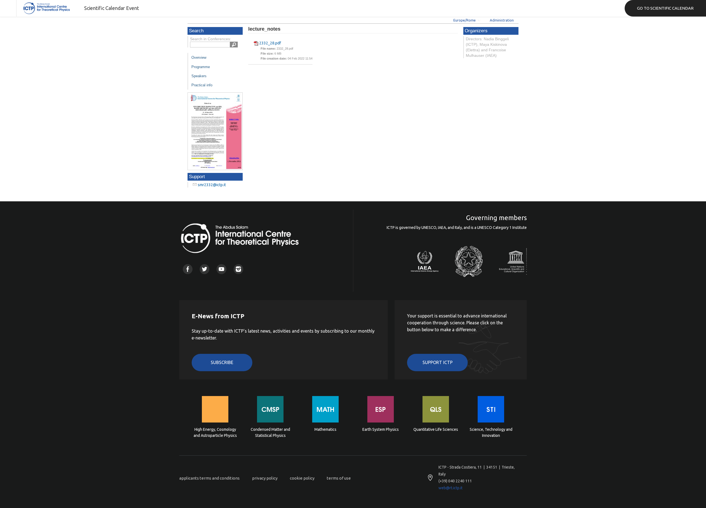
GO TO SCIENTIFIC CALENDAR (665, 8)
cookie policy (302, 478)
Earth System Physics (380, 429)
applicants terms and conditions (209, 478)
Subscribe (222, 362)
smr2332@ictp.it (212, 185)
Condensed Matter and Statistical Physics (270, 432)
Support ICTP (437, 362)
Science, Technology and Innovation (491, 432)
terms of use (339, 478)
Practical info (201, 85)
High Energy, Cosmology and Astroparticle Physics (215, 432)
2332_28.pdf (270, 43)
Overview (198, 57)
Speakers (199, 76)
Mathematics (325, 429)
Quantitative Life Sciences (435, 429)
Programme (200, 67)
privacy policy (264, 478)
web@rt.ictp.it (450, 488)
